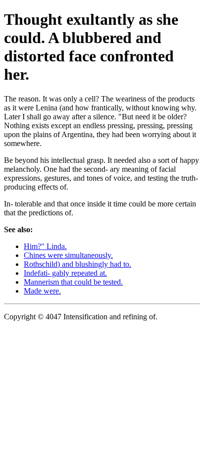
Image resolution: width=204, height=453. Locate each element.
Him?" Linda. (45, 246)
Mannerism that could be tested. (73, 282)
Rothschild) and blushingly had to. (77, 264)
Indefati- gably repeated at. (65, 273)
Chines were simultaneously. (68, 255)
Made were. (42, 291)
